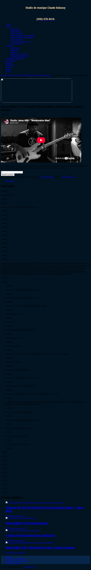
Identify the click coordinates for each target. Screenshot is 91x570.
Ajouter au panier (8, 175)
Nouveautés (14, 50)
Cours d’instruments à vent (20, 42)
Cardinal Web (29, 567)
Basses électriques (43, 75)
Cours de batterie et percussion (21, 37)
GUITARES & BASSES (25, 75)
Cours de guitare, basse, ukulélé (22, 35)
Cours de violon (16, 44)
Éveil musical (15, 31)
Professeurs (14, 29)
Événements (10, 65)
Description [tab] (10, 181)
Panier (8, 71)
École (8, 27)
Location (9, 63)
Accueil (8, 25)
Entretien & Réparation (14, 59)
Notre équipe (10, 61)
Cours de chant (16, 39)
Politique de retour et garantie (17, 561)
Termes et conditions (13, 563)
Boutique (9, 46)
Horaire (8, 67)
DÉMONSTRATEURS (19, 56)
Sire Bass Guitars (68, 177)
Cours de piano (16, 33)
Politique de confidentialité (16, 559)
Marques (13, 52)
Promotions (14, 48)
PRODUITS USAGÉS (19, 54)
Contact (8, 69)
